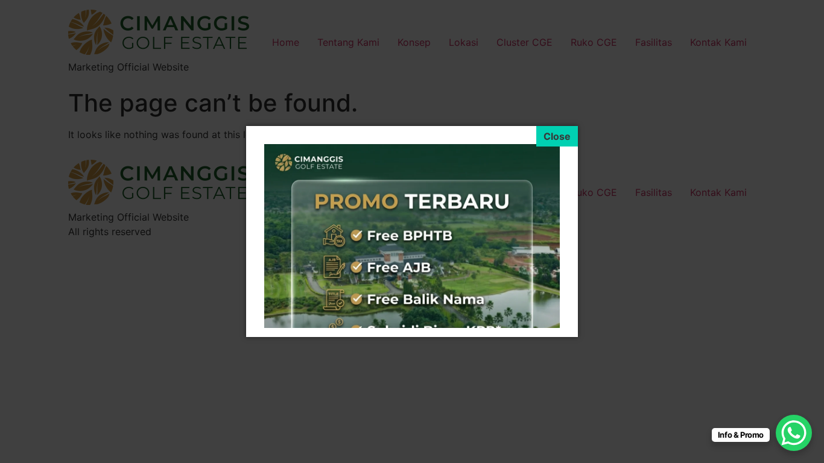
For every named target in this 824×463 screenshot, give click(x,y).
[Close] (557, 136)
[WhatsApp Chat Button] (794, 433)
